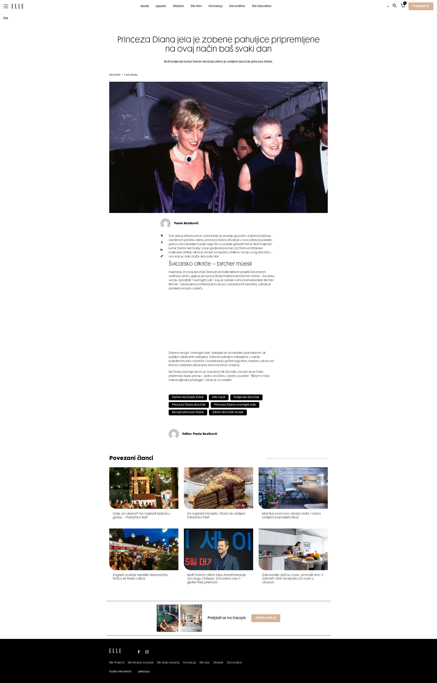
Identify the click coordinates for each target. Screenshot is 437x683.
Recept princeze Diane (188, 412)
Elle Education (261, 6)
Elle (5, 18)
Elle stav (196, 6)
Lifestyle (178, 6)
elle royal (218, 397)
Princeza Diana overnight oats (235, 405)
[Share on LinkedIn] (161, 250)
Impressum (144, 672)
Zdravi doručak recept (227, 412)
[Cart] (403, 6)
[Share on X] (161, 236)
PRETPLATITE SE (266, 618)
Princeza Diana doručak (189, 405)
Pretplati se (421, 6)
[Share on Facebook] (161, 243)
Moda (145, 6)
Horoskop (215, 6)
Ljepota (161, 6)
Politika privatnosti (120, 672)
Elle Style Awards (168, 662)
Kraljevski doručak (246, 397)
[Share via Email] (161, 257)
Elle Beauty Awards (140, 662)
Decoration (237, 6)
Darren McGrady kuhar (188, 397)
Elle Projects (116, 662)
